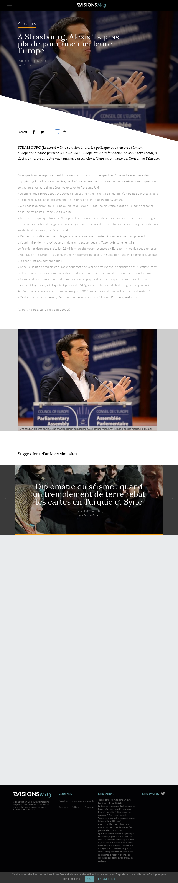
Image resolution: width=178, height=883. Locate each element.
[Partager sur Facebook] (33, 132)
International (78, 801)
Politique (76, 806)
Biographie (64, 806)
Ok (89, 879)
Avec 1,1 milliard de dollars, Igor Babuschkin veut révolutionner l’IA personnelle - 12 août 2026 (116, 842)
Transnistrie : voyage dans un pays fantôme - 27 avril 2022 (116, 810)
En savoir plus (106, 878)
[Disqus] (89, 601)
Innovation (90, 801)
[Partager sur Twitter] (42, 132)
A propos (89, 806)
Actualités (27, 23)
